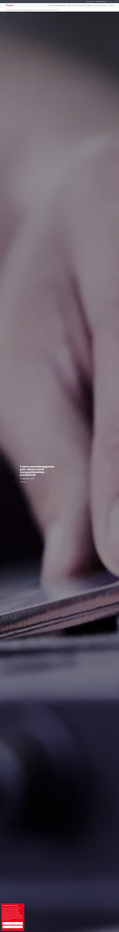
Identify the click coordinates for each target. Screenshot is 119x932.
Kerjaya (96, 5)
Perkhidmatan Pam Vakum (59, 5)
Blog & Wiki (75, 5)
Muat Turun (82, 5)
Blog (17, 10)
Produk (50, 5)
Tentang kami (90, 5)
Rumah (7, 10)
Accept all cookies (12, 923)
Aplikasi (69, 5)
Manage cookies (12, 926)
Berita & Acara (103, 5)
